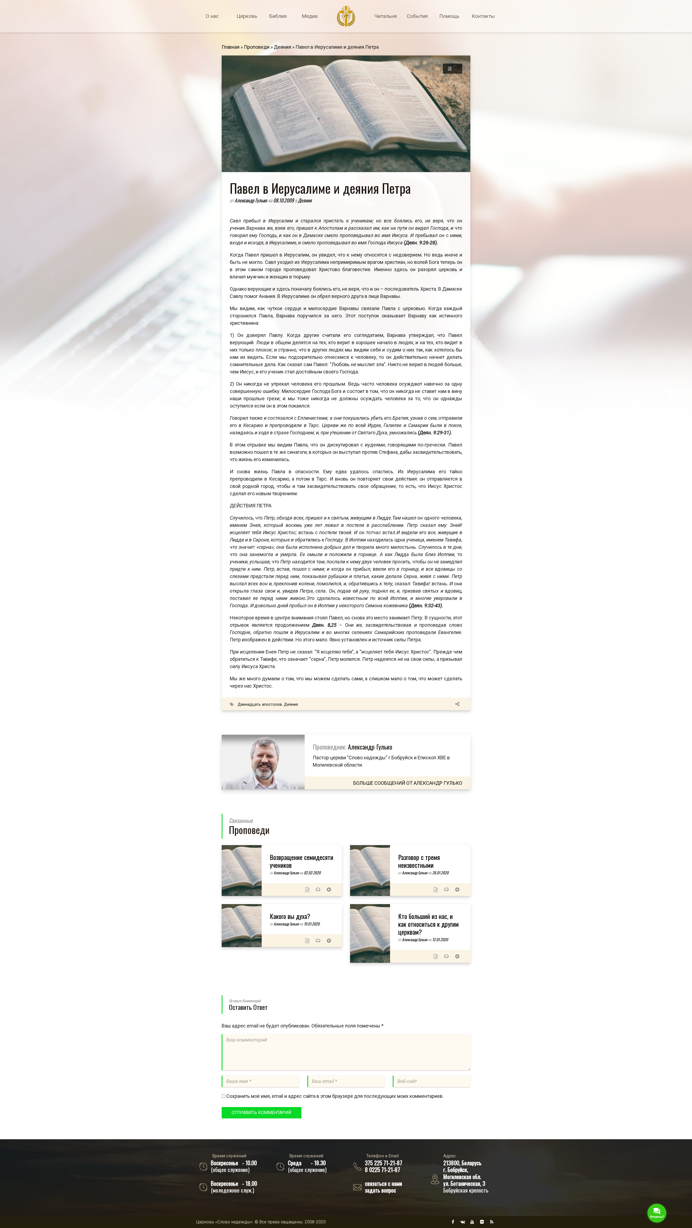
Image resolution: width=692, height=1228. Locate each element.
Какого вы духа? (290, 916)
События (417, 16)
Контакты (483, 16)
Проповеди (257, 47)
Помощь (449, 16)
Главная (230, 47)
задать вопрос (380, 1190)
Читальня (385, 16)
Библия (278, 16)
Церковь (247, 16)
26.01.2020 (440, 872)
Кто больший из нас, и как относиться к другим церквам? (428, 924)
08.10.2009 (284, 200)
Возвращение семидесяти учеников (301, 861)
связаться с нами (383, 1183)
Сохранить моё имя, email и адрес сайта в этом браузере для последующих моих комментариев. (335, 1096)
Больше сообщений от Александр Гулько (407, 783)
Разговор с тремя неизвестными (419, 861)
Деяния (282, 47)
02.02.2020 (312, 872)
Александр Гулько (251, 200)
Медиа (310, 16)
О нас (212, 16)
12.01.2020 (440, 939)
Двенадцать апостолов (260, 704)
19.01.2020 (312, 924)
